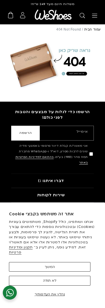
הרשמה (25, 133)
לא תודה (49, 280)
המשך (50, 267)
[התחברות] (23, 15)
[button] (94, 16)
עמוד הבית (92, 29)
